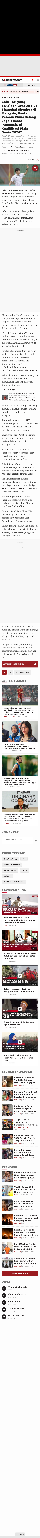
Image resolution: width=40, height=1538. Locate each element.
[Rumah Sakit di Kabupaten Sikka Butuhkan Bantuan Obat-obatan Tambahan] (20, 940)
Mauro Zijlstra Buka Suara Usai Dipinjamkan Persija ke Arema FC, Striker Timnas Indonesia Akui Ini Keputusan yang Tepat (23, 397)
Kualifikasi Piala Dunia (14, 488)
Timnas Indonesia (11, 193)
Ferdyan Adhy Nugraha (18, 150)
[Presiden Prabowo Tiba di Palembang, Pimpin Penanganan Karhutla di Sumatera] (20, 904)
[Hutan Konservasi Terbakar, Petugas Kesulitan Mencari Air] (20, 975)
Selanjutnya (22, 672)
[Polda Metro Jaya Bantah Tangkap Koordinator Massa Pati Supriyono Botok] (7, 1110)
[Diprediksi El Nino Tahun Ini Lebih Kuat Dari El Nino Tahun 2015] (20, 1042)
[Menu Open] (38, 80)
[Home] (12, 80)
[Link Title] (3, 98)
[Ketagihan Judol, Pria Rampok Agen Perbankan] (20, 1009)
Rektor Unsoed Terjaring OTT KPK (22, 91)
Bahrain (29, 203)
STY (28, 420)
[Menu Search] (33, 80)
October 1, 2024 (29, 370)
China (5, 206)
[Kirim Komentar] (35, 840)
